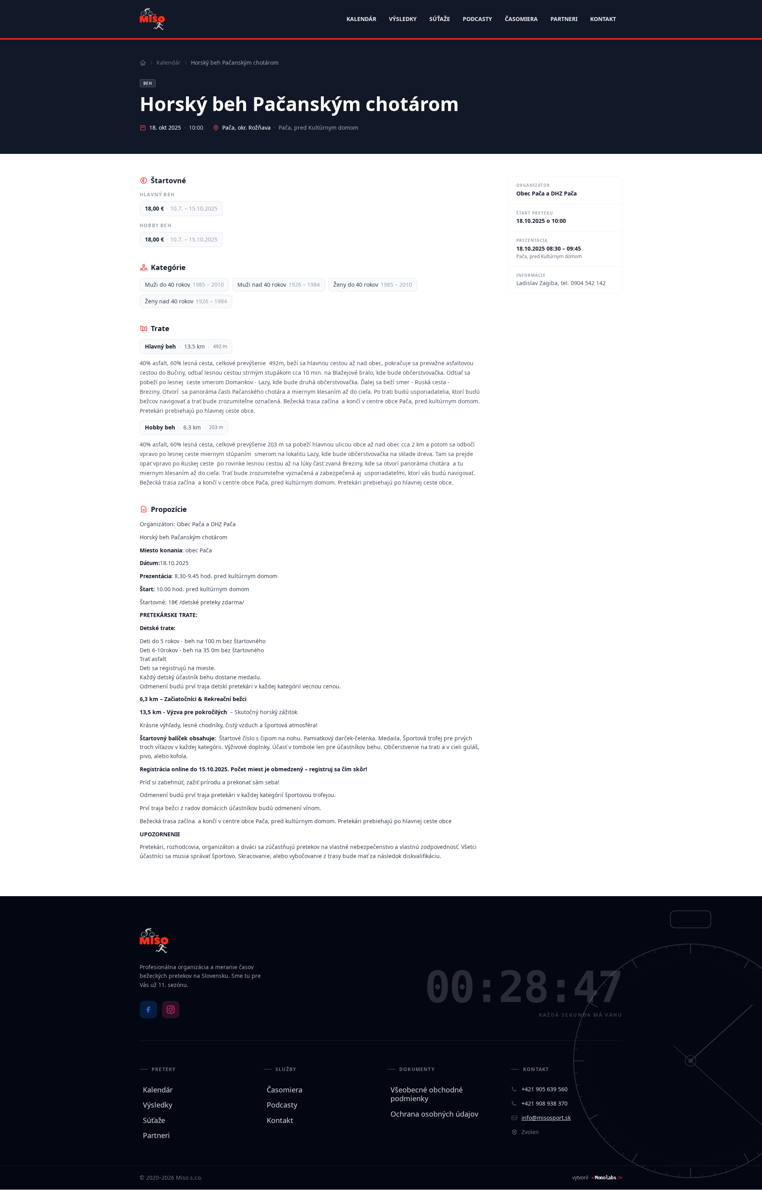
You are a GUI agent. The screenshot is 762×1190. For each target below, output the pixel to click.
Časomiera (521, 19)
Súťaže (439, 19)
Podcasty (477, 19)
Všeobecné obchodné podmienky (425, 1094)
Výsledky (403, 19)
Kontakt (603, 19)
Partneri (563, 19)
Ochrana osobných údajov (432, 1114)
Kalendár (361, 19)
